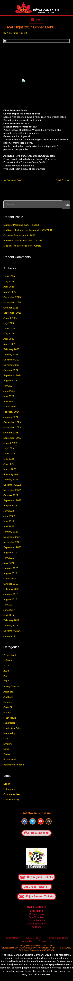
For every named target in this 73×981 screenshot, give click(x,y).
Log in (6, 784)
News (6, 749)
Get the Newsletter (36, 923)
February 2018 (11, 589)
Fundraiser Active (12, 728)
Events (7, 712)
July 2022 (8, 511)
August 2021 (10, 552)
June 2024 (9, 391)
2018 (6, 665)
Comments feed (12, 794)
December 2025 (12, 297)
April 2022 (8, 526)
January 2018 (10, 594)
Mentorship (9, 733)
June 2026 (9, 276)
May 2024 (8, 396)
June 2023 (9, 453)
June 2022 (9, 516)
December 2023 (12, 422)
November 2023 (12, 427)
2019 (6, 671)
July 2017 (8, 604)
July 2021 (8, 558)
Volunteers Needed (13, 764)
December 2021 (12, 537)
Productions (9, 759)
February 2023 (11, 474)
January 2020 (10, 568)
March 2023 (9, 469)
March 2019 (9, 578)
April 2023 (8, 464)
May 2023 (8, 458)
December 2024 (12, 359)
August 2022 (10, 505)
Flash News (9, 718)
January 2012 (10, 636)
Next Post (62, 180)
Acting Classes (11, 686)
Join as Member (36, 920)
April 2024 (8, 401)
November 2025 (12, 302)
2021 (6, 676)
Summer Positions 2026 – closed (21, 225)
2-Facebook (9, 655)
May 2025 (8, 333)
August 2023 (10, 443)
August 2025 (10, 318)
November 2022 (12, 490)
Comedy (7, 702)
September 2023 (12, 438)
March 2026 (9, 292)
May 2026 (8, 281)
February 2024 (11, 412)
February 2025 (11, 349)
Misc (5, 738)
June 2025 (9, 328)
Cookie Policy (33, 938)
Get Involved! (36, 907)
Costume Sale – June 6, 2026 (19, 235)
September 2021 (12, 547)
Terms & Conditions (58, 938)
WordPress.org (11, 799)
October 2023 (10, 432)
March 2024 (9, 406)
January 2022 (10, 531)
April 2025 (8, 339)
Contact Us (45, 941)
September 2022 (12, 500)
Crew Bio (8, 707)
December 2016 (12, 631)
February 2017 (11, 620)
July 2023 (8, 448)
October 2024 (10, 370)
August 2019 (10, 573)
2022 (6, 681)
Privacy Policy (12, 938)
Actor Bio (8, 691)
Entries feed (9, 789)
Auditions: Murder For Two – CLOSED (23, 240)
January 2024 (10, 417)
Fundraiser (9, 723)
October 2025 (10, 307)
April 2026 (8, 286)
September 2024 (12, 375)
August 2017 (10, 599)
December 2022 (12, 485)
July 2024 (8, 386)
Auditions (8, 697)
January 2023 (10, 479)
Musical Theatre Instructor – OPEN (22, 245)
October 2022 (10, 495)
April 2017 (8, 615)
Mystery (7, 744)
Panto (6, 754)
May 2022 (8, 521)
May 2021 (8, 563)
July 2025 (8, 323)
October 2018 (10, 584)
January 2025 (10, 354)
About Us (27, 941)
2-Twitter (8, 660)
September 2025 (12, 313)
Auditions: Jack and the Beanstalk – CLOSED (27, 230)
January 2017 (10, 625)
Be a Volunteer (36, 917)
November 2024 (12, 365)
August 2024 (10, 380)
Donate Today (36, 914)
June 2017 (9, 610)
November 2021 (12, 542)
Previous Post (13, 180)
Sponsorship (36, 911)
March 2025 (9, 344)
